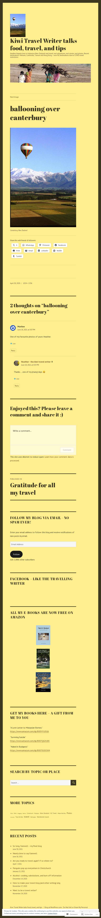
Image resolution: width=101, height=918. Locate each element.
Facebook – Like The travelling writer (41, 581)
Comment (67, 450)
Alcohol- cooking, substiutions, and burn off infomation (37, 875)
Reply (13, 350)
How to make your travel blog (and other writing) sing (36, 883)
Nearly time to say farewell (25, 853)
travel (26, 816)
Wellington (33, 817)
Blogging (19, 813)
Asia (11, 813)
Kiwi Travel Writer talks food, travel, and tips (43, 44)
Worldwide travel (43, 817)
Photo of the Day (62, 813)
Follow (16, 554)
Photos (69, 813)
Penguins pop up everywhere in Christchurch (32, 868)
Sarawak (12, 817)
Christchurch (30, 813)
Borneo (24, 813)
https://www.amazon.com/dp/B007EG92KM (30, 750)
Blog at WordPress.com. (53, 907)
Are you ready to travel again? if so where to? (33, 860)
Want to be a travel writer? (25, 890)
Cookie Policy (52, 913)
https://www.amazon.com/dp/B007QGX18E (30, 741)
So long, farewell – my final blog (27, 846)
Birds (15, 813)
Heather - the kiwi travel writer (36, 361)
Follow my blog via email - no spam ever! (39, 520)
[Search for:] (40, 782)
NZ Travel (53, 813)
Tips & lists (19, 817)
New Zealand (44, 813)
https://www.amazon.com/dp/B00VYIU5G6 (29, 731)
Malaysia (36, 813)
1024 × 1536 (27, 283)
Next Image (14, 97)
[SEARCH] (73, 782)
